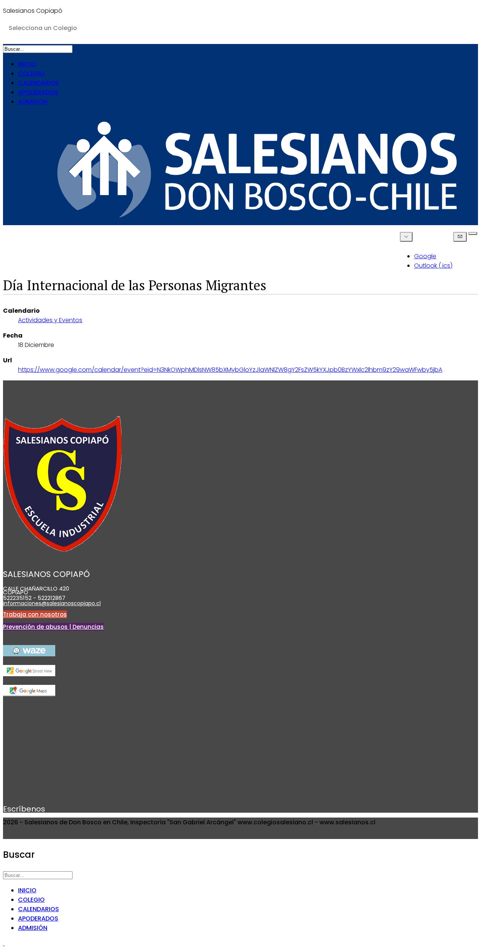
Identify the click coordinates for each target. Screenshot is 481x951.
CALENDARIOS (38, 83)
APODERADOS (38, 92)
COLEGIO (31, 73)
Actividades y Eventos (50, 320)
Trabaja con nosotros (35, 614)
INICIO (27, 64)
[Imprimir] (472, 233)
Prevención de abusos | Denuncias (53, 627)
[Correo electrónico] (460, 237)
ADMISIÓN (32, 101)
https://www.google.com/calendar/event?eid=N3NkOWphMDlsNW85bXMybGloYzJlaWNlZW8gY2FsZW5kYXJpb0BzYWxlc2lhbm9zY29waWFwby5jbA (230, 369)
